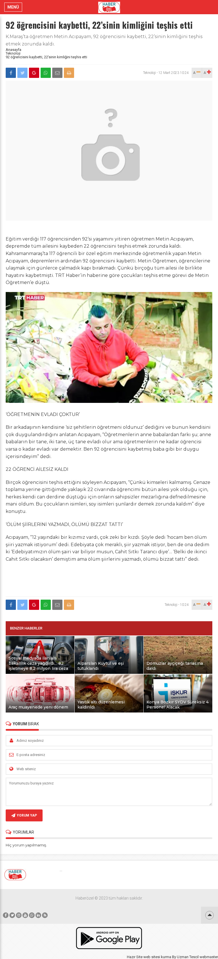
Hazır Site (134, 957)
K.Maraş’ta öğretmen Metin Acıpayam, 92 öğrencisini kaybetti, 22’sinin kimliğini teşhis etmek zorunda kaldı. (104, 40)
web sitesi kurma (157, 957)
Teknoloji (13, 53)
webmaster (209, 957)
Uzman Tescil (188, 957)
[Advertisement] (109, 580)
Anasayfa (13, 49)
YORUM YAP (27, 815)
